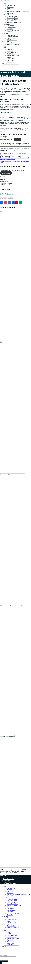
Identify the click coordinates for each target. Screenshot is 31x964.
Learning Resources (12, 36)
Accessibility (10, 7)
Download (17, 139)
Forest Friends (11, 35)
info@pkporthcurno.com (6, 194)
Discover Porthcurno (12, 18)
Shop (4, 46)
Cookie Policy (7, 882)
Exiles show (10, 62)
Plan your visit (11, 5)
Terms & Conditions (8, 879)
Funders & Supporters (13, 55)
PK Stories (10, 32)
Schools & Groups (12, 40)
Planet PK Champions (13, 44)
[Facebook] (2, 203)
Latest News (10, 60)
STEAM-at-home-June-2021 (6, 139)
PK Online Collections (13, 30)
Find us (2, 186)
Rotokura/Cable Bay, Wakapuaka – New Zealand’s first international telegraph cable (15, 158)
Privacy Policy (7, 880)
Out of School (11, 38)
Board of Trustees (12, 52)
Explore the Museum (12, 19)
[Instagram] (6, 203)
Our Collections (11, 27)
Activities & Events (12, 16)
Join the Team (10, 58)
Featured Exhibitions (12, 21)
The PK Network (11, 54)
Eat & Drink (10, 8)
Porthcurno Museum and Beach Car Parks (18, 11)
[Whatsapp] (21, 203)
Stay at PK (10, 13)
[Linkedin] (13, 203)
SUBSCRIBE (6, 173)
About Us (9, 49)
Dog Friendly (10, 10)
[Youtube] (17, 203)
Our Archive (10, 25)
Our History (10, 29)
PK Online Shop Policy (9, 883)
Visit (4, 3)
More (4, 47)
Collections (6, 24)
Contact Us (10, 51)
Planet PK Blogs (11, 43)
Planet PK (6, 41)
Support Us (10, 57)
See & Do (6, 14)
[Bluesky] (9, 203)
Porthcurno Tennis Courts (14, 22)
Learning (5, 33)
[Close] (1, 963)
